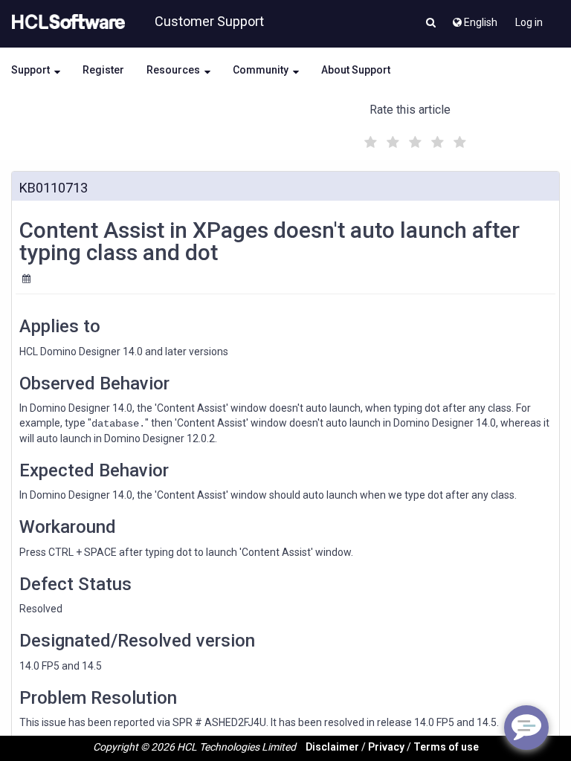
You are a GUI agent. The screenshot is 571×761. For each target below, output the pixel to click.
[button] (431, 24)
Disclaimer (332, 747)
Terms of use (446, 747)
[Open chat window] (526, 727)
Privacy (386, 747)
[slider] (413, 140)
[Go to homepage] (65, 22)
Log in (529, 22)
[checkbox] (369, 138)
